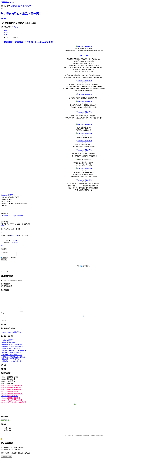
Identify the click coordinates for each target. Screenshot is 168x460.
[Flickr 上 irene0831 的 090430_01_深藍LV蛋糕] (84, 94)
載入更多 (3, 249)
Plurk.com (21, 311)
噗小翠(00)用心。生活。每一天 (20, 13)
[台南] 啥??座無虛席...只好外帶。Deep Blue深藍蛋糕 (28, 42)
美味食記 (14, 240)
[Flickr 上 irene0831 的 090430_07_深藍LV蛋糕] (84, 150)
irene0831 (3, 225)
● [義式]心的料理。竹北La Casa (10, 348)
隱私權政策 (94, 435)
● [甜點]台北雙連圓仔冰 (8, 342)
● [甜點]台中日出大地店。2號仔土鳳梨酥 (13, 350)
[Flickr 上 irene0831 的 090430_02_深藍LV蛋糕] (84, 101)
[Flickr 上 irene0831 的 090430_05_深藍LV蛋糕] (84, 133)
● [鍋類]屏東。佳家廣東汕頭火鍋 (11, 361)
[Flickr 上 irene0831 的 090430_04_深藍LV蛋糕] (84, 124)
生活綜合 (15, 27)
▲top (2, 245)
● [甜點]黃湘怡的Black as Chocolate (11, 344)
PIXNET (71, 435)
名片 (5, 35)
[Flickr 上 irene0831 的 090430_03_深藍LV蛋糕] (84, 112)
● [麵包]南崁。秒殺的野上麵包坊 (11, 353)
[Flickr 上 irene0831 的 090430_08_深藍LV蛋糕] (84, 168)
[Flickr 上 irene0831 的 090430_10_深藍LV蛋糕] (84, 81)
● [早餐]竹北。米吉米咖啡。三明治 (11, 355)
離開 (10, 456)
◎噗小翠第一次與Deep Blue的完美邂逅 (13, 215)
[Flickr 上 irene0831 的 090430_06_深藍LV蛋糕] (84, 141)
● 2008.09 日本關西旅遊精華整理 (11, 332)
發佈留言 (3, 259)
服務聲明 (100, 435)
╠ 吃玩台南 (15, 242)
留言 (17, 235)
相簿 (5, 30)
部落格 (6, 32)
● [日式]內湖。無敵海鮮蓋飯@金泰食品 (13, 357)
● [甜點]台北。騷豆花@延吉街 (10, 359)
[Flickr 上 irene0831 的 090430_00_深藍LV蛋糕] (84, 46)
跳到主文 (3, 18)
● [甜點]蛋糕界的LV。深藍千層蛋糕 (12, 346)
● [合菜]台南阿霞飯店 (7, 340)
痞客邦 (13, 235)
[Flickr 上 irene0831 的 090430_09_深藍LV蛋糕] (84, 180)
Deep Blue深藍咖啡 (8, 195)
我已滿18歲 (4, 456)
